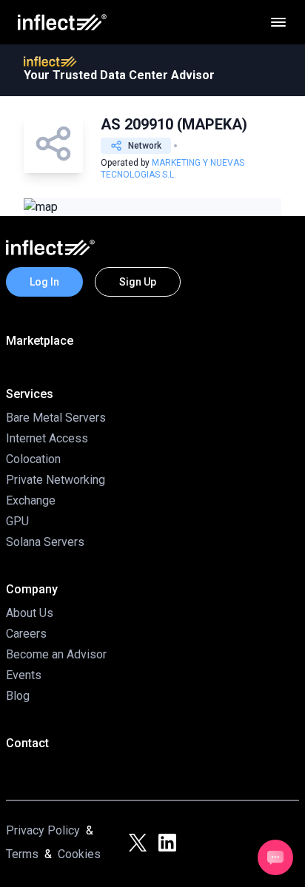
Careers (26, 634)
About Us (29, 613)
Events (23, 675)
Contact (27, 743)
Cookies (79, 854)
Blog (18, 696)
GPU (17, 521)
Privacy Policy (43, 830)
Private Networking (55, 480)
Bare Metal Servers (56, 418)
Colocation (33, 459)
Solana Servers (45, 542)
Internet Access (47, 438)
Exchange (31, 500)
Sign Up (137, 282)
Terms (22, 854)
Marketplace (39, 341)
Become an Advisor (56, 654)
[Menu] (278, 22)
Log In (44, 282)
